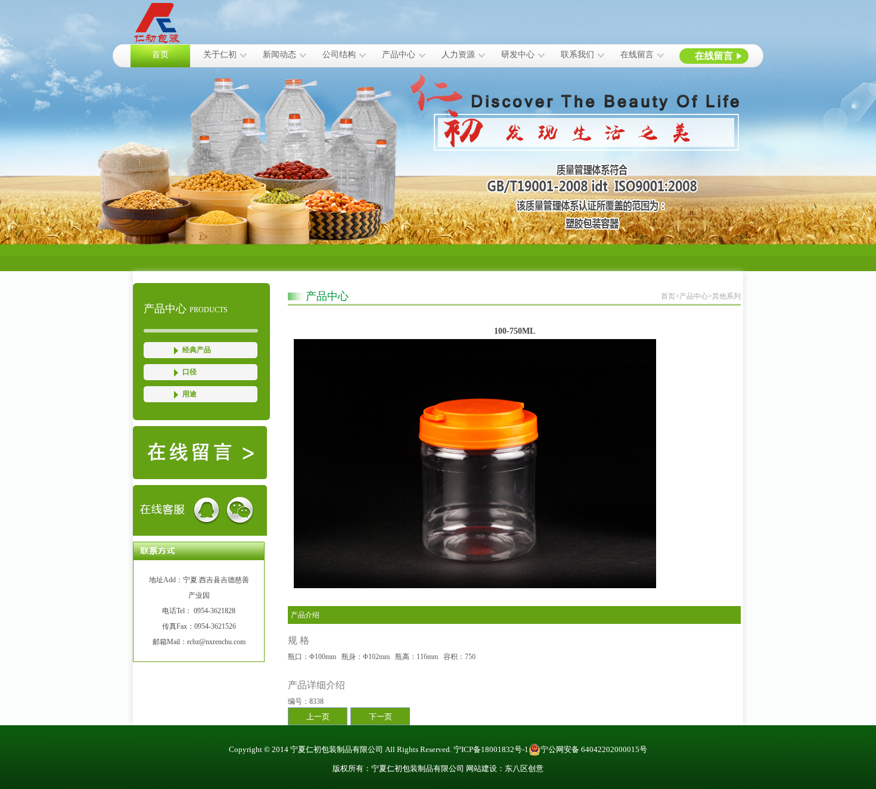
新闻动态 (279, 54)
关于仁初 (220, 54)
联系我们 (577, 54)
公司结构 (339, 54)
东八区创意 (524, 768)
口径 (189, 372)
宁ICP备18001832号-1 (491, 749)
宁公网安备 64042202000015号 (593, 749)
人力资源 (458, 54)
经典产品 (196, 350)
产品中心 (398, 54)
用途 (189, 394)
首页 (160, 54)
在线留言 (637, 54)
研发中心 (518, 54)
